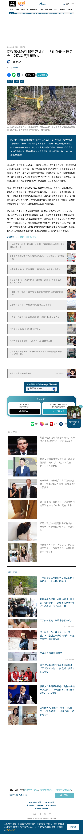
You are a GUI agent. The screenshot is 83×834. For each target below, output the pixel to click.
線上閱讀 (64, 795)
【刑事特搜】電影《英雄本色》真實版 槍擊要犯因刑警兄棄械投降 (36, 293)
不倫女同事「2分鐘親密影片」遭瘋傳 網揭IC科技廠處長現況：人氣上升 (35, 281)
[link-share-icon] (18, 75)
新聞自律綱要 (51, 805)
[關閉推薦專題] (81, 406)
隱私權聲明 (10, 830)
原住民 (10, 81)
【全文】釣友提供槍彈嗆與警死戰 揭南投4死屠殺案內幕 (34, 317)
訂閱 (55, 424)
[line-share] (14, 75)
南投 (22, 81)
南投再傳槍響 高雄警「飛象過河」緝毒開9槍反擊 (31, 341)
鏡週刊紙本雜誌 (31, 789)
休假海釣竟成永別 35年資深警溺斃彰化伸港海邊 (30, 305)
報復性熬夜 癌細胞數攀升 (21, 373)
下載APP (39, 805)
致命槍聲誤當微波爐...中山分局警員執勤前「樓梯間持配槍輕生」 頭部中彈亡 (36, 352)
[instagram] (45, 814)
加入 (36, 424)
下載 (65, 424)
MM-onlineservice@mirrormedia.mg (45, 818)
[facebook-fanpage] (40, 814)
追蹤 (46, 424)
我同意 (73, 827)
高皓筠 (15, 67)
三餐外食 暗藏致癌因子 (51, 653)
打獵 (16, 81)
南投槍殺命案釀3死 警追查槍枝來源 (25, 329)
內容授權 (30, 805)
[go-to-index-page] (42, 3)
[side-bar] (73, 4)
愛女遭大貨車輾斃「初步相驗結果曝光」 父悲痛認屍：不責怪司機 (37, 257)
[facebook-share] (9, 75)
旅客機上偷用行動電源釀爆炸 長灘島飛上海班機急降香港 (35, 269)
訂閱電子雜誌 (49, 802)
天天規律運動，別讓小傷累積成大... (57, 620)
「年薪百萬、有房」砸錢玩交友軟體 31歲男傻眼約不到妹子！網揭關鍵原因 (37, 245)
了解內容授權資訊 (63, 789)
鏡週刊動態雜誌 (46, 789)
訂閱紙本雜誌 (12, 4)
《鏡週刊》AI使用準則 (41, 808)
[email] (50, 814)
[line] (34, 814)
